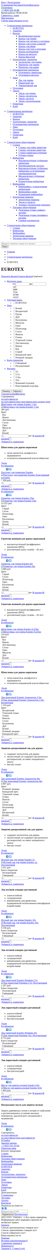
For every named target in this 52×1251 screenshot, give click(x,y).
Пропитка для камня (28, 67)
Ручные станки (25, 155)
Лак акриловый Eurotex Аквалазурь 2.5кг (21, 697)
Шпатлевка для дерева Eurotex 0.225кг (20, 629)
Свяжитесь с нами (10, 15)
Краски (16, 33)
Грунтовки (18, 88)
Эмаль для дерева (27, 93)
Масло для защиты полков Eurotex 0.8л (20, 1085)
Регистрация (14, 2)
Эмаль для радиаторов (29, 101)
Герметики (18, 104)
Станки (16, 145)
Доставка (17, 5)
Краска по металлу (27, 54)
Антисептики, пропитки (25, 59)
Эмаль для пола (26, 98)
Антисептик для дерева (30, 62)
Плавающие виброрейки (30, 194)
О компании (7, 5)
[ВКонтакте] (7, 469)
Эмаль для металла (27, 96)
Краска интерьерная (28, 51)
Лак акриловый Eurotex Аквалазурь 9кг (20, 778)
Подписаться (21, 1214)
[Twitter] (10, 469)
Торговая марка (14, 300)
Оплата (26, 5)
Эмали (16, 90)
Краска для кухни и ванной (32, 44)
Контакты (34, 5)
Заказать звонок (9, 1143)
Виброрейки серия (27, 192)
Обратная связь (8, 1148)
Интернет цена (14, 281)
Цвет (9, 305)
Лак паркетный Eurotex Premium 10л (19, 1033)
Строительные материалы (19, 25)
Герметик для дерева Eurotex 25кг (17, 498)
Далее (4, 463)
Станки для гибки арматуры (32, 147)
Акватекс (17, 31)
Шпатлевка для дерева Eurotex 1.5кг (19, 404)
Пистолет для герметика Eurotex (17, 472)
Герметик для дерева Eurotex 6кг (17, 564)
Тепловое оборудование (24, 207)
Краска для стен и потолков (32, 49)
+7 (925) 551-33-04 (10, 1145)
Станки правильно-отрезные (32, 152)
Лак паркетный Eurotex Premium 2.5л (19, 980)
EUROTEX (18, 28)
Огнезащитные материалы (26, 70)
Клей (15, 106)
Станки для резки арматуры (32, 150)
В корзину (38, 436)
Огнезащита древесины (30, 72)
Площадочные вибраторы (31, 181)
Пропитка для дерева (28, 64)
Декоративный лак (27, 85)
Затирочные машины (23, 197)
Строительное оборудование (21, 142)
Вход (3, 2)
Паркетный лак (26, 83)
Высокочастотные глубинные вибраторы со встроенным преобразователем (33, 171)
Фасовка (11, 368)
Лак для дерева (25, 80)
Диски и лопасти (26, 202)
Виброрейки (19, 184)
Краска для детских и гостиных (34, 41)
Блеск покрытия (15, 360)
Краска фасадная (26, 57)
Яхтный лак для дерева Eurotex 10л (18, 920)
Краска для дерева (27, 38)
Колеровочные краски (29, 36)
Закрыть (5, 1225)
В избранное (7, 465)
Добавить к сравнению (12, 441)
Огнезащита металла (28, 75)
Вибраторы (18, 158)
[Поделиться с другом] (3, 469)
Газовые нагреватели (28, 220)
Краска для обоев (27, 46)
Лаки (15, 77)
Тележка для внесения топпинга (34, 205)
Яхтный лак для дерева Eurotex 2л (18, 859)
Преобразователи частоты (31, 165)
